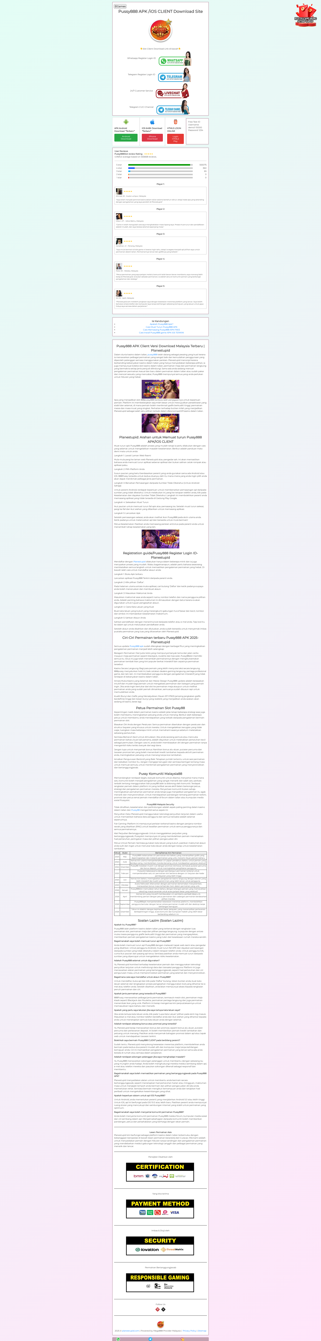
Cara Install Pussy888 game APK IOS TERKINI (161, 332)
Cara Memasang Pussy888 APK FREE (161, 330)
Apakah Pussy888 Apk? (161, 324)
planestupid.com (130, 1331)
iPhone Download (152, 137)
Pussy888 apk (137, 646)
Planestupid (139, 561)
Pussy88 (135, 810)
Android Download (126, 137)
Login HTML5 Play (175, 138)
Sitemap (202, 1331)
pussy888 (152, 354)
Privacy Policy (189, 1331)
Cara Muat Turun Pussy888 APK (161, 327)
